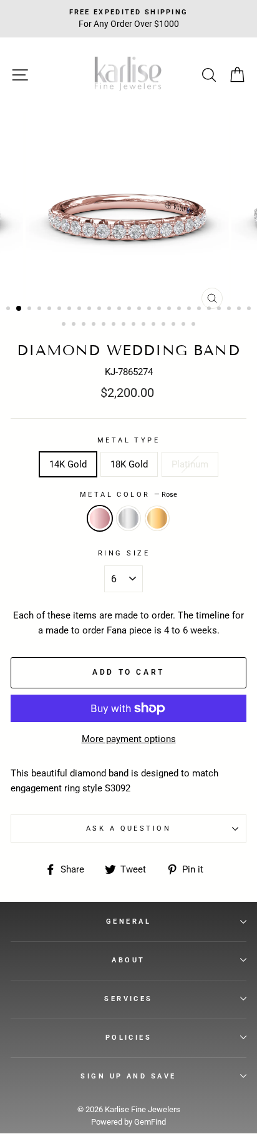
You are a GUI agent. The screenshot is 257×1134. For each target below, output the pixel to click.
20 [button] (200, 309)
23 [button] (230, 309)
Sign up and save (128, 1076)
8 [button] (80, 309)
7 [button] (70, 309)
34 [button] (145, 325)
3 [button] (30, 309)
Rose (100, 518)
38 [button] (185, 325)
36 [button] (165, 325)
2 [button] (19, 309)
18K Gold (129, 464)
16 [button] (160, 309)
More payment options (129, 739)
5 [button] (50, 309)
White (128, 518)
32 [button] (125, 325)
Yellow (157, 518)
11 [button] (110, 309)
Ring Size (124, 553)
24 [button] (240, 309)
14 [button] (140, 309)
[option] (128, 213)
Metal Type (128, 440)
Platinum (190, 464)
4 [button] (40, 309)
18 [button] (180, 309)
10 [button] (100, 309)
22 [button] (220, 309)
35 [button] (155, 325)
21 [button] (210, 309)
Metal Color (128, 494)
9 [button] (90, 309)
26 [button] (65, 325)
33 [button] (135, 325)
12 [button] (120, 309)
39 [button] (195, 325)
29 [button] (95, 325)
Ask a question (128, 828)
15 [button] (150, 309)
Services (128, 998)
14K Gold (68, 464)
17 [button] (170, 309)
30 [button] (105, 325)
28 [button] (85, 325)
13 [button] (130, 309)
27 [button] (75, 325)
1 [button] (9, 309)
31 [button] (115, 325)
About (128, 960)
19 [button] (190, 309)
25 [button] (250, 309)
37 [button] (175, 325)
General (128, 921)
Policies (128, 1037)
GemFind (150, 1122)
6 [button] (60, 309)
